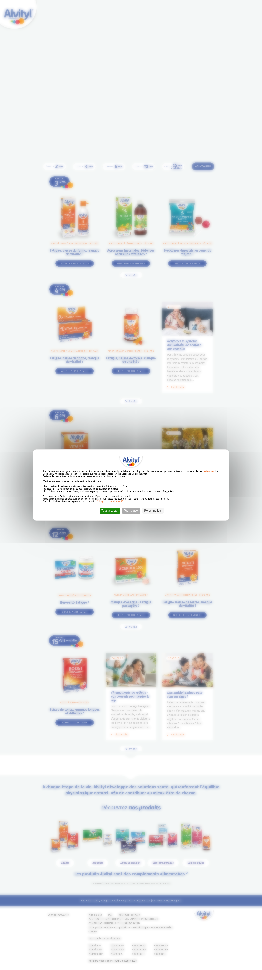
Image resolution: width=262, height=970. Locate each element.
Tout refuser (131, 510)
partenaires (208, 471)
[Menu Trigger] (254, 11)
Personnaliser (153, 510)
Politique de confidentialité (110, 501)
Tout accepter (109, 510)
